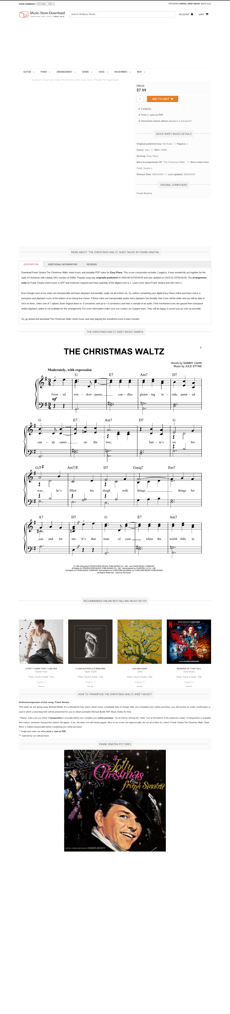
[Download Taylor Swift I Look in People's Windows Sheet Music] (90, 642)
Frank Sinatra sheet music (44, 282)
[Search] (172, 14)
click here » (176, 282)
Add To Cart (161, 98)
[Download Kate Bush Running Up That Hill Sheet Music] (189, 642)
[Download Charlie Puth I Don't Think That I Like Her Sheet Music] (41, 642)
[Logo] (42, 14)
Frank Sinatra (143, 168)
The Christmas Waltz (174, 162)
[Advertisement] (115, 45)
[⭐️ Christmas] (146, 72)
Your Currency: (27, 4)
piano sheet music (94, 707)
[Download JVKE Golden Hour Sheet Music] (140, 642)
